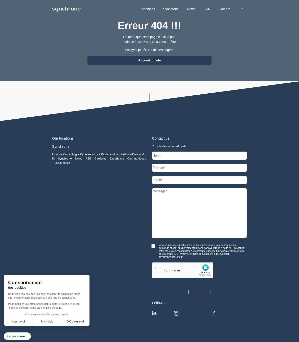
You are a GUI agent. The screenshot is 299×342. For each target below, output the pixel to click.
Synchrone (171, 9)
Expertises (147, 9)
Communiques (136, 158)
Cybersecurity (89, 154)
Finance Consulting (64, 154)
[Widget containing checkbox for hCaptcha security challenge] (182, 270)
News (191, 9)
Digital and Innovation (115, 154)
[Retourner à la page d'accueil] (66, 9)
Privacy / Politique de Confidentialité (198, 253)
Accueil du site (149, 60)
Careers (224, 9)
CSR (207, 9)
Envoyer (195, 292)
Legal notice (62, 162)
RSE (88, 158)
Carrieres (100, 158)
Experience (117, 158)
